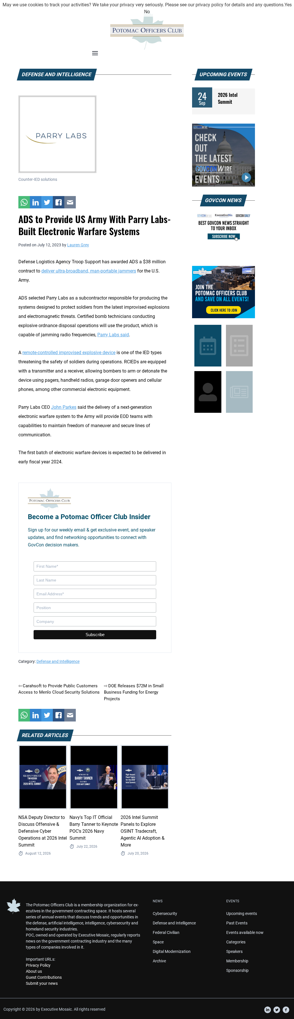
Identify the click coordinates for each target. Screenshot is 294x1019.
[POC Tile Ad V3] (223, 292)
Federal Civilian (166, 932)
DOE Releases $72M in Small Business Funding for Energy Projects (134, 692)
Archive (159, 961)
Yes (288, 4)
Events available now (245, 932)
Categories (235, 942)
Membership (237, 961)
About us (34, 971)
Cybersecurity (165, 913)
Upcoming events (241, 913)
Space (158, 942)
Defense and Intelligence (58, 661)
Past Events (236, 923)
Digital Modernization (172, 951)
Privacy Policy (38, 965)
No (147, 11)
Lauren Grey (78, 245)
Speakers (234, 951)
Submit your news (42, 983)
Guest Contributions (44, 977)
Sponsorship (237, 970)
